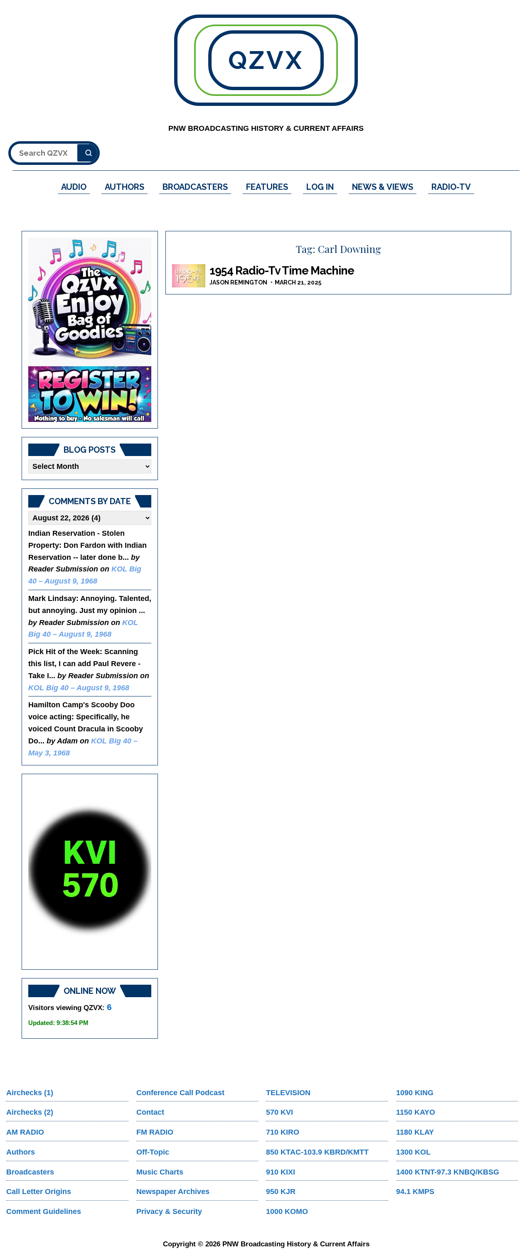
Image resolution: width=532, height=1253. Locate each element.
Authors (20, 1152)
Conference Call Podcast (180, 1093)
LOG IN (320, 187)
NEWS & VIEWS (382, 187)
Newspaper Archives (172, 1191)
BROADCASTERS (195, 187)
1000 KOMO (287, 1211)
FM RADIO (154, 1132)
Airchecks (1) (29, 1093)
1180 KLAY (415, 1132)
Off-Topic (152, 1152)
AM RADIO (25, 1132)
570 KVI (279, 1112)
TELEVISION (288, 1093)
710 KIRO (282, 1132)
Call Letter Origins (38, 1191)
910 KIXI (280, 1172)
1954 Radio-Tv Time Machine (281, 270)
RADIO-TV (451, 187)
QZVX (265, 60)
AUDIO (73, 187)
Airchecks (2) (29, 1112)
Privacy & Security (169, 1211)
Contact (150, 1112)
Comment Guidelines (43, 1211)
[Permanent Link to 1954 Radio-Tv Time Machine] (188, 275)
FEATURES (267, 187)
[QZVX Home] (89, 330)
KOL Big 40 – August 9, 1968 (78, 688)
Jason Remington (238, 282)
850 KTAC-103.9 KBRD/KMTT (317, 1152)
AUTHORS (124, 187)
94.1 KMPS (415, 1191)
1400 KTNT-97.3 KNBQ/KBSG (447, 1172)
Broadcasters (30, 1172)
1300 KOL (413, 1152)
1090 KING (414, 1093)
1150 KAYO (415, 1112)
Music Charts (159, 1172)
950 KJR (281, 1191)
